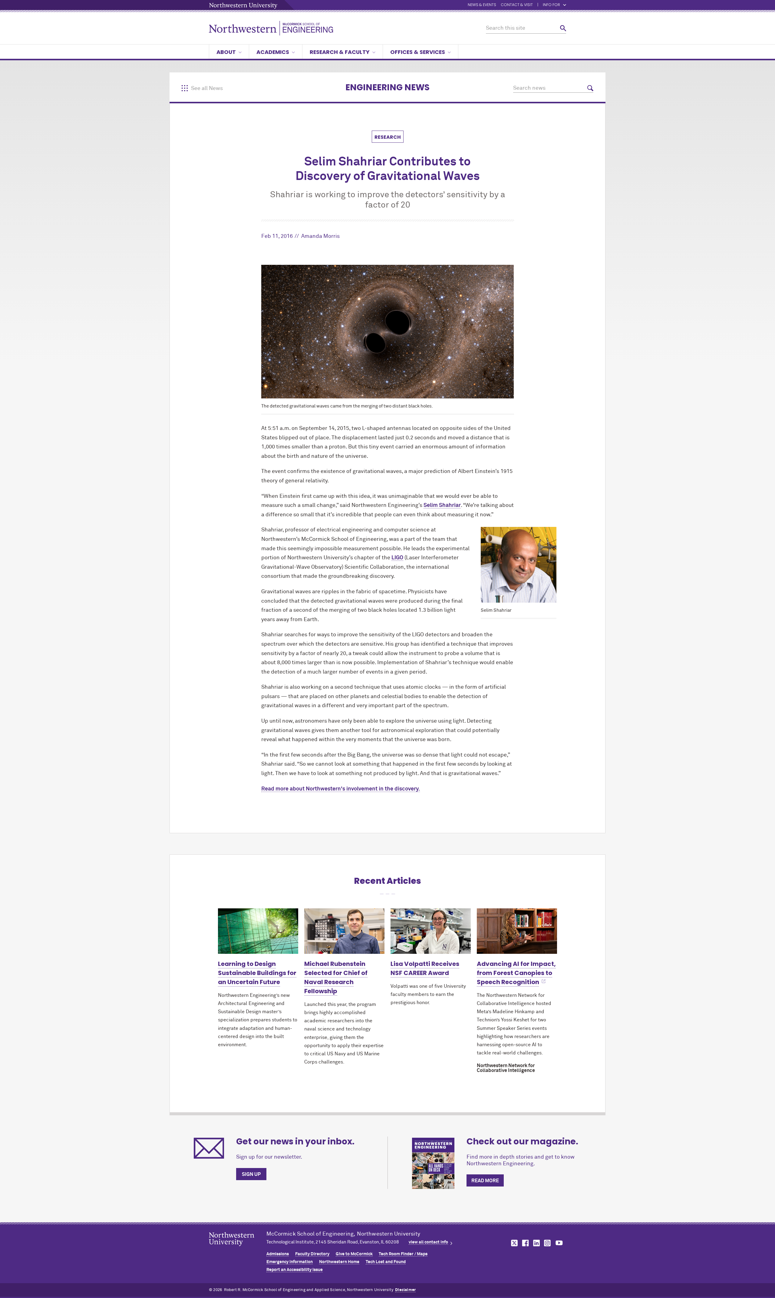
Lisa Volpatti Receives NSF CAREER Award (425, 968)
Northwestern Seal (237, 1248)
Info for (551, 5)
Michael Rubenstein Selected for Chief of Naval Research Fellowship (336, 977)
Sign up (251, 1174)
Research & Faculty (340, 52)
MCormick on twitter (513, 1243)
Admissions (277, 1254)
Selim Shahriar (442, 505)
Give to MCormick (354, 1254)
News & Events (482, 5)
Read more (485, 1180)
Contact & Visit (517, 5)
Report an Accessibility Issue (294, 1270)
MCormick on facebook (524, 1243)
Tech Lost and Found (386, 1262)
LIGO (397, 558)
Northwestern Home (339, 1262)
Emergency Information (289, 1262)
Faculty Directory (312, 1254)
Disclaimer (405, 1290)
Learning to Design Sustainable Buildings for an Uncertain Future (257, 973)
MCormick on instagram (547, 1243)
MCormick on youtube (559, 1243)
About (226, 52)
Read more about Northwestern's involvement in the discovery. (340, 789)
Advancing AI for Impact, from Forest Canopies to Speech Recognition (516, 973)
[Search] (563, 28)
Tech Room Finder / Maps (403, 1254)
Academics (272, 52)
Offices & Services (417, 52)
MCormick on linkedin (536, 1243)
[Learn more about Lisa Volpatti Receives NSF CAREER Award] (431, 931)
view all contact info (428, 1242)
